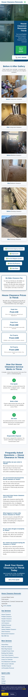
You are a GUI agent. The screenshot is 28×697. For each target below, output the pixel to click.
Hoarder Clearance (6, 618)
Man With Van (5, 636)
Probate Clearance (6, 616)
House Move (4, 644)
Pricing (3, 683)
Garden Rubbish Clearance (8, 629)
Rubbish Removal (6, 625)
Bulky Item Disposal (6, 646)
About (3, 679)
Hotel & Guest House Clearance (10, 657)
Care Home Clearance (7, 655)
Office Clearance (5, 627)
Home (3, 676)
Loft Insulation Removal (7, 668)
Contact (3, 681)
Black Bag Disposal (6, 648)
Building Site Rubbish (7, 653)
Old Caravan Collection (7, 663)
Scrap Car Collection (7, 659)
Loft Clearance (5, 623)
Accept (5, 694)
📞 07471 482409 (6, 605)
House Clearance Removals (12, 2)
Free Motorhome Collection (8, 661)
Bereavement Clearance (7, 633)
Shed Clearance (5, 631)
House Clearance (6, 614)
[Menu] (25, 2)
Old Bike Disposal (6, 666)
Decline (12, 694)
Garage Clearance (6, 621)
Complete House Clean (7, 651)
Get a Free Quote (21, 49)
